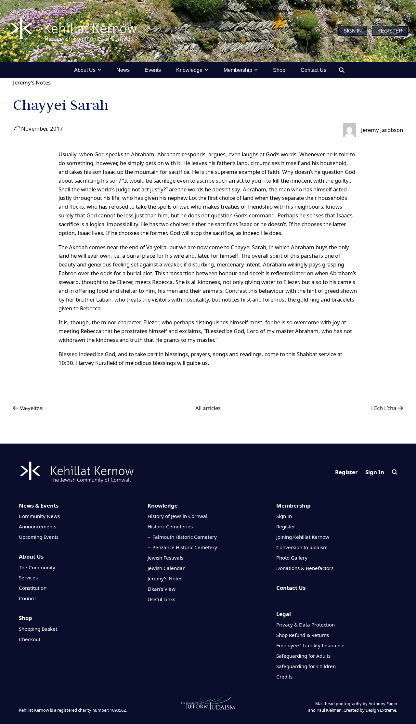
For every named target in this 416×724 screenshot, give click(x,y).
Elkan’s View (162, 589)
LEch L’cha (384, 408)
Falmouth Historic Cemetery (184, 537)
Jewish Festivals (165, 557)
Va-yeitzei (31, 408)
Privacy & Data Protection (305, 624)
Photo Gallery (291, 557)
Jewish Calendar (166, 568)
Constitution (32, 588)
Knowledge (163, 505)
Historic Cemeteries (170, 526)
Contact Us (291, 587)
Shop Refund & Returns (302, 635)
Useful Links (161, 599)
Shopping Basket (38, 629)
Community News (39, 516)
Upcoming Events (38, 537)
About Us (31, 556)
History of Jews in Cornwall (178, 516)
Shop (25, 618)
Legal (283, 614)
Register (346, 472)
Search (394, 472)
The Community (37, 567)
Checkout (29, 639)
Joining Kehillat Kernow (302, 537)
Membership (293, 505)
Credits (284, 676)
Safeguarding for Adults (303, 656)
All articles (208, 408)
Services (28, 577)
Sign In (374, 472)
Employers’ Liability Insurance (310, 645)
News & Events (38, 505)
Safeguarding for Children (306, 666)
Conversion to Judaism (302, 547)
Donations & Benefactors (304, 568)
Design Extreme (381, 710)
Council (27, 598)
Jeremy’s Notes (32, 82)
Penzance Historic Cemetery (184, 547)
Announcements (37, 526)
